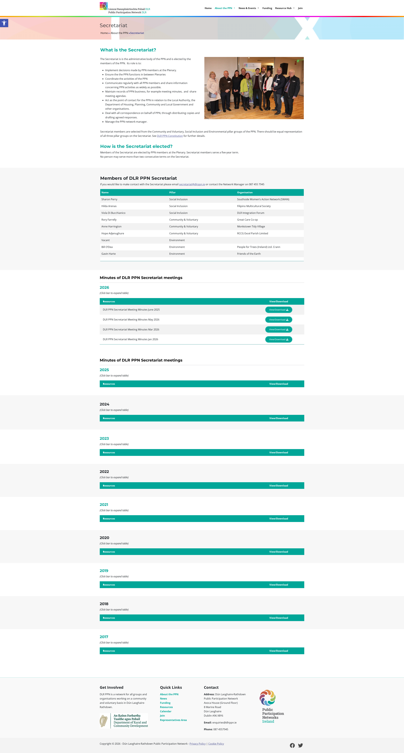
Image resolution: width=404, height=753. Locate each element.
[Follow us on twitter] (300, 746)
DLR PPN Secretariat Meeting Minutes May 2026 (131, 319)
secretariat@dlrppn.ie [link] (192, 184)
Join (300, 8)
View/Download (277, 309)
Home (208, 8)
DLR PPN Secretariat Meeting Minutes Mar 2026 (131, 329)
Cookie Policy (216, 743)
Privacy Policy (198, 743)
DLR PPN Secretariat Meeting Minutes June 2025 (131, 309)
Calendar (165, 711)
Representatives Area (173, 720)
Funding (267, 8)
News (163, 698)
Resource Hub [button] (283, 8)
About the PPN (119, 33)
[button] (4, 23)
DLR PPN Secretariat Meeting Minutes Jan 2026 (130, 339)
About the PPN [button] (223, 8)
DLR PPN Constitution (170, 136)
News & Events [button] (247, 8)
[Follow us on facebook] (292, 746)
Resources (166, 707)
